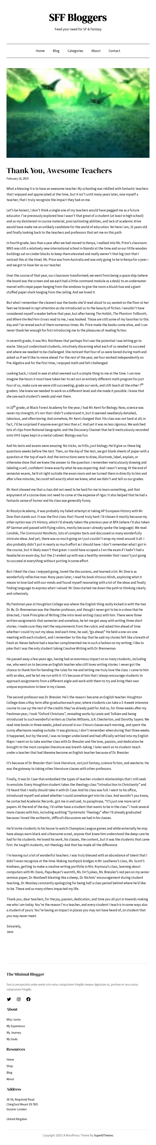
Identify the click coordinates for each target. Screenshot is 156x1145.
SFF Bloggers (78, 17)
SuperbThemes (103, 1135)
